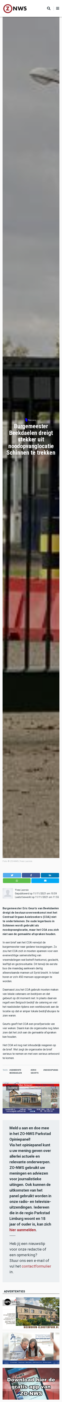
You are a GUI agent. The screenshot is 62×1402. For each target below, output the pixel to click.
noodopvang (51, 1070)
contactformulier (36, 1266)
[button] (12, 875)
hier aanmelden (22, 1230)
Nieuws (32, 420)
